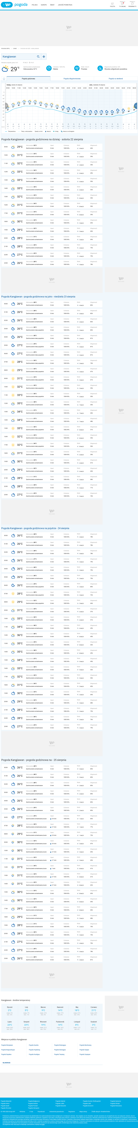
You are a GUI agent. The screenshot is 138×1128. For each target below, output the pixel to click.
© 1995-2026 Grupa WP (8, 1111)
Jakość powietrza (65, 5)
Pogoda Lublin (60, 1103)
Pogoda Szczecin (88, 1106)
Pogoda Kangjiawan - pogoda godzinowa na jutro (26, 296)
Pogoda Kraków (33, 1103)
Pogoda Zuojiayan (85, 1054)
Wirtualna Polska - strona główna (7, 5)
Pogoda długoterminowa (72, 78)
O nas (31, 1111)
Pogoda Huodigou (34, 1054)
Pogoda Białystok (6, 1101)
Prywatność (41, 1111)
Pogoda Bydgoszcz (34, 1101)
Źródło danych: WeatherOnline (101, 1111)
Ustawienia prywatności (56, 1111)
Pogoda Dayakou (6, 1054)
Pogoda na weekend (116, 78)
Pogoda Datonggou (60, 1050)
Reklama (22, 1111)
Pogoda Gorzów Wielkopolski (92, 1101)
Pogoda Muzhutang (85, 1045)
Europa (44, 5)
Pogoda (21, 5)
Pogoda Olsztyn (115, 1103)
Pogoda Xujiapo (84, 1050)
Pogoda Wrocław (6, 1108)
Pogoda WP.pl (5, 48)
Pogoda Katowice (115, 1101)
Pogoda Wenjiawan (7, 1045)
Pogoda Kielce (5, 1103)
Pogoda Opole (5, 1106)
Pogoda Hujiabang (34, 1050)
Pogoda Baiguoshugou (8, 1050)
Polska (35, 5)
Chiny (15, 48)
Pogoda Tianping (59, 1054)
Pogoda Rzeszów (61, 1106)
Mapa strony (83, 1111)
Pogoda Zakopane (33, 1108)
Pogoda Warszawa (116, 1106)
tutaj (43, 1124)
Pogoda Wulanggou (60, 1045)
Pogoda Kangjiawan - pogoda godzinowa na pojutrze (28, 528)
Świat (52, 5)
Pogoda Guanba (33, 1045)
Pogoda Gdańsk (60, 1101)
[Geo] (44, 56)
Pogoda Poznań (33, 1106)
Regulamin (71, 1111)
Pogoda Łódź (87, 1103)
